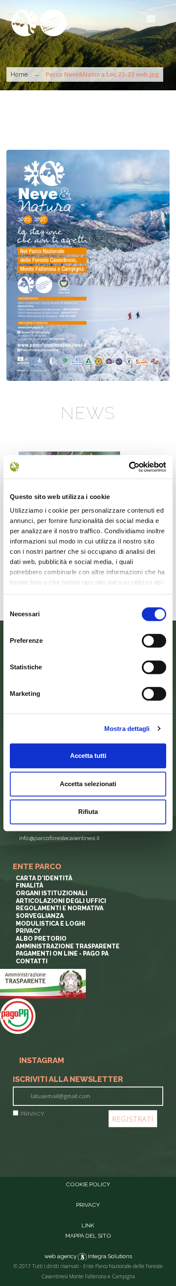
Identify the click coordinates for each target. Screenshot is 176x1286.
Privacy (28, 930)
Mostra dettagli (127, 728)
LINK (88, 1225)
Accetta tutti (88, 755)
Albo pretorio (41, 938)
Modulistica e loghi (50, 923)
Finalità (29, 885)
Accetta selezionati (88, 783)
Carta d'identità (44, 878)
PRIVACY (32, 1113)
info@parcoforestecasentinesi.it (59, 838)
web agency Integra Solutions (88, 1256)
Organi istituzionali (51, 893)
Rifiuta (88, 811)
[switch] (154, 640)
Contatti (31, 961)
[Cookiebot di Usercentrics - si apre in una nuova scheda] (128, 466)
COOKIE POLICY (88, 1184)
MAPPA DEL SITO (88, 1235)
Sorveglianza (40, 915)
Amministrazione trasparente (68, 946)
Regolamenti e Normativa (59, 908)
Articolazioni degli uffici (61, 900)
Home (19, 74)
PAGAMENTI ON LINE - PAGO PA (62, 953)
